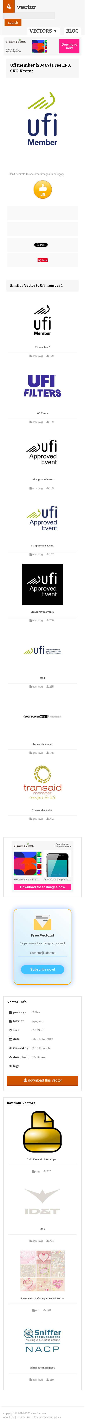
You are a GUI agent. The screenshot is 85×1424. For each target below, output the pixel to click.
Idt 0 (42, 1229)
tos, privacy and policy (47, 1417)
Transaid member (42, 810)
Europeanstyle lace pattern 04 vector (42, 1298)
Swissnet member (42, 744)
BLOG (72, 31)
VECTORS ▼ (43, 31)
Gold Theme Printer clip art (43, 1159)
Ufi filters (42, 413)
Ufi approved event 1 (42, 545)
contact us (24, 1417)
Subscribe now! (42, 969)
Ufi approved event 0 (42, 612)
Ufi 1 (42, 678)
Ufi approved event (42, 479)
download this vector (45, 1080)
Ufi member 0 (42, 347)
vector (26, 7)
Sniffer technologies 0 (42, 1367)
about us (8, 1417)
